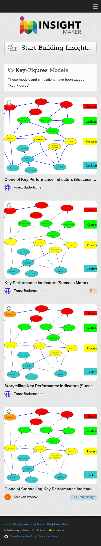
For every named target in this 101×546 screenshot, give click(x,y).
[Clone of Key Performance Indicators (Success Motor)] (50, 144)
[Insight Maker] (50, 36)
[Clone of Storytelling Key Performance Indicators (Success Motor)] (50, 453)
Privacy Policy (61, 524)
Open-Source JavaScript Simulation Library (34, 536)
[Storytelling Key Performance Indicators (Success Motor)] (50, 350)
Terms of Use (44, 524)
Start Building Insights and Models (57, 48)
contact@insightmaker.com (19, 524)
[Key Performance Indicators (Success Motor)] (50, 247)
